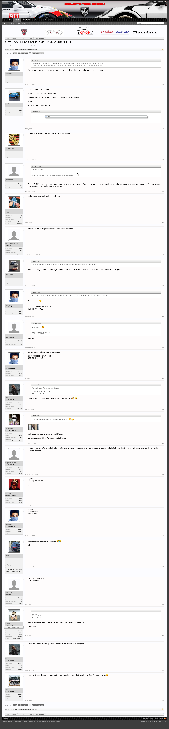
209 (21, 250)
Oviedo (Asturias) (17, 254)
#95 (163, 536)
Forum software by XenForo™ (19, 721)
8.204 (20, 632)
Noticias (156, 718)
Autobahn (19, 636)
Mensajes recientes (22, 23)
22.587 (20, 562)
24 (21, 342)
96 (21, 281)
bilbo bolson (9, 593)
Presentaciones (14, 46)
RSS (165, 718)
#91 (163, 409)
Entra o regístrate (158, 1)
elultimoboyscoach (12, 243)
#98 (163, 635)
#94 (163, 505)
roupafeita (9, 179)
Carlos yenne (10, 336)
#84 (163, 191)
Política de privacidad (160, 721)
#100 (163, 701)
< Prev (15, 53)
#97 (163, 604)
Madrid (20, 285)
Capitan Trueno (10, 463)
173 (21, 185)
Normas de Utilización (147, 721)
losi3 (7, 689)
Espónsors (48, 20)
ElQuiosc (8, 493)
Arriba (161, 718)
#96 (163, 566)
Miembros (27, 20)
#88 (163, 316)
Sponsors (145, 718)
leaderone (8, 73)
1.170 (20, 696)
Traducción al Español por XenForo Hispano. (47, 721)
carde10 (8, 398)
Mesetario (19, 114)
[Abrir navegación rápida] (163, 38)
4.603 (20, 435)
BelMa (7, 624)
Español (5, 718)
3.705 (20, 404)
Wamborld (9, 274)
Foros (17, 20)
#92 (163, 443)
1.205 (20, 155)
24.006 (20, 80)
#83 (163, 159)
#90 (163, 378)
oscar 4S (8, 555)
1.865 (20, 469)
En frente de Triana (17, 441)
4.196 (20, 500)
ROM (7, 104)
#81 (163, 84)
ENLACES (37, 20)
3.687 (20, 110)
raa (29, 46)
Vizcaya (20, 700)
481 (21, 217)
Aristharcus (9, 148)
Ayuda (151, 718)
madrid (20, 473)
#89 (163, 347)
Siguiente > (41, 53)
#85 (163, 222)
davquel (8, 211)
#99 (163, 670)
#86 (163, 255)
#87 (163, 285)
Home (9, 20)
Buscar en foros (9, 23)
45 (21, 599)
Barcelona (19, 221)
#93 (163, 474)
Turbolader (9, 428)
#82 (163, 129)
